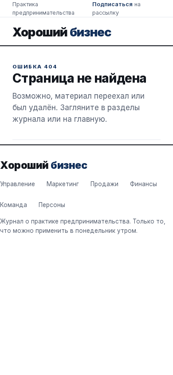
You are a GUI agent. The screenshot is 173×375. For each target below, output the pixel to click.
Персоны (52, 204)
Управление (17, 184)
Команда (13, 204)
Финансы (143, 184)
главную (89, 119)
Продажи (104, 184)
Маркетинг (63, 184)
